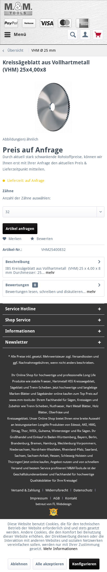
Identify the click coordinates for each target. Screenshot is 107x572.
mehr (50, 272)
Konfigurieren (84, 564)
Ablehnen (19, 564)
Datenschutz (82, 490)
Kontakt (71, 498)
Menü (20, 34)
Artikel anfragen (20, 229)
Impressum (39, 498)
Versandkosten (82, 356)
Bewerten (44, 239)
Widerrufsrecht (56, 490)
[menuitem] (73, 34)
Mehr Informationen (60, 549)
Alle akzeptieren (50, 564)
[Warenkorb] (98, 34)
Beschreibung (17, 262)
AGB (56, 498)
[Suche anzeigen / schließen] (72, 34)
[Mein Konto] (85, 34)
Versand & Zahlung (25, 490)
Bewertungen (17, 285)
